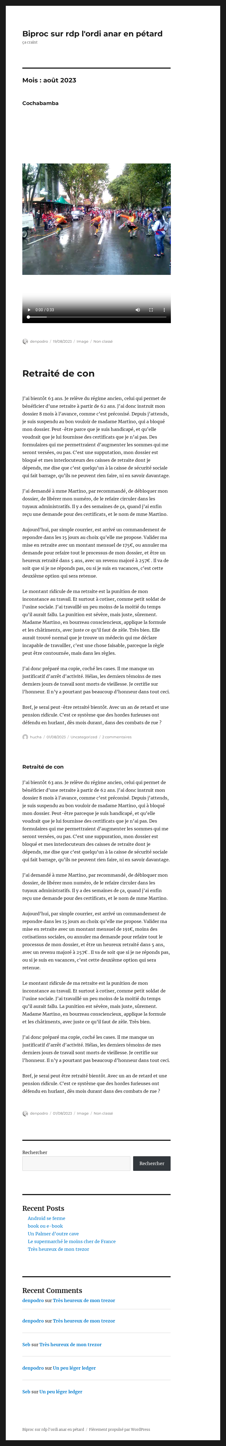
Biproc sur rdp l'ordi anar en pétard (92, 33)
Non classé (103, 341)
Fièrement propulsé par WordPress (119, 1429)
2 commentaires (116, 737)
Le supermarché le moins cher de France (72, 1241)
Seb (26, 1344)
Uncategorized (84, 737)
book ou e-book (45, 1226)
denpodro (39, 341)
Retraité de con (58, 373)
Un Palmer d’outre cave (53, 1233)
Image (82, 341)
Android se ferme (46, 1218)
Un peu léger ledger (74, 1368)
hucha (36, 737)
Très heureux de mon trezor (58, 1249)
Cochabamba (40, 103)
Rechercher (34, 1152)
